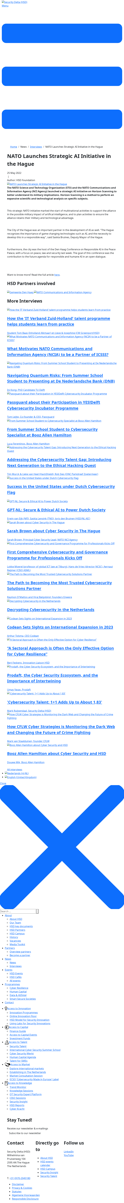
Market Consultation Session (26, 1075)
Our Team (15, 922)
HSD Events (16, 973)
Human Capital (18, 991)
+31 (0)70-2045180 (20, 1178)
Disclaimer (18, 1184)
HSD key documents (21, 926)
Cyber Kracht (17, 1109)
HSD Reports (17, 1105)
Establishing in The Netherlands (28, 1072)
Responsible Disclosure (25, 1198)
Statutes (16, 1191)
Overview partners (20, 951)
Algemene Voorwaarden (26, 1195)
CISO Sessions (18, 1098)
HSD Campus (17, 933)
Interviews (16, 966)
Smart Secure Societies (23, 998)
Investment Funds (20, 1038)
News (8, 959)
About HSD (16, 919)
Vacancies (15, 940)
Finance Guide (18, 1031)
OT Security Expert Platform (26, 1094)
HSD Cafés (16, 977)
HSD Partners (17, 930)
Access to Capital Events (23, 1034)
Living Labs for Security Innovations (30, 1023)
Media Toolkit (17, 944)
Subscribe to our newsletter (25, 1133)
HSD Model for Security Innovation (29, 1019)
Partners (10, 948)
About (8, 915)
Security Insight (19, 1101)
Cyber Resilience (19, 988)
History (14, 937)
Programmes (12, 984)
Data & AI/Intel (18, 995)
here (57, 274)
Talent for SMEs (19, 1060)
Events (8, 969)
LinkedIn (69, 1151)
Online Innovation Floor (23, 1016)
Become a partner (20, 955)
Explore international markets (27, 1068)
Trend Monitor (18, 1087)
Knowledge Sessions (21, 1090)
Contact (9, 1002)
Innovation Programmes (24, 1012)
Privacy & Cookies (22, 1188)
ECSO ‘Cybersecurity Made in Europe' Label (34, 1079)
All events (15, 980)
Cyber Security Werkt (22, 1053)
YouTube (69, 1155)
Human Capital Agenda (23, 1057)
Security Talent (18, 1046)
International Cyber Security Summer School (35, 1050)
